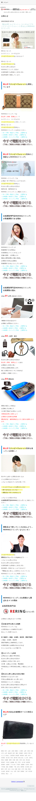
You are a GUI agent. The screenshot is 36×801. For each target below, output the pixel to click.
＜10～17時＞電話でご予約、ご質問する (14, 133)
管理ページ (23, 790)
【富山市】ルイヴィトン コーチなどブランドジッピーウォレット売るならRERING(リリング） (18, 26)
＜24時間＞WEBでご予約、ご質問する (13, 135)
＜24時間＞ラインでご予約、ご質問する (14, 137)
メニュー (5, 2)
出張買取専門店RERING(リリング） (14, 788)
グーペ (18, 790)
